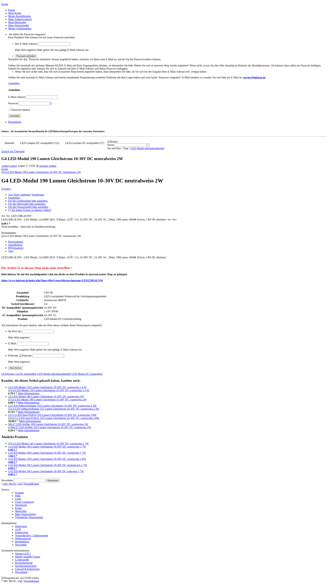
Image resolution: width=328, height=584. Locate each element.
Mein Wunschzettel (25, 514)
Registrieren (14, 121)
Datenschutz (21, 532)
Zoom (4, 169)
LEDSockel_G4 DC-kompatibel (18, 373)
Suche (110, 144)
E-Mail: (12, 343)
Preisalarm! (16, 247)
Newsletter (7, 480)
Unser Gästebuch (24, 501)
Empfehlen (14, 197)
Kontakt (19, 492)
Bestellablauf (22, 541)
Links (18, 498)
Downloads (21, 572)
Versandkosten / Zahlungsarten (31, 535)
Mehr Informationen (28, 393)
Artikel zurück (9, 165)
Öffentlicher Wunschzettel (29, 517)
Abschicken (15, 368)
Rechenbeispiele (24, 562)
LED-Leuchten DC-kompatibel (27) (84, 143)
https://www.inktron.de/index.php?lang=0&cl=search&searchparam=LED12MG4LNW (52, 280)
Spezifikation (15, 244)
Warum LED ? (23, 553)
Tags (10, 251)
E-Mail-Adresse (16, 97)
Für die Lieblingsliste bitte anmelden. (28, 200)
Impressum (21, 526)
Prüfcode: (13, 355)
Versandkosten (31, 581)
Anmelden (13, 83)
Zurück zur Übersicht (12, 151)
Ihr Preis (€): (15, 331)
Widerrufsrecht (23, 538)
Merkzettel (20, 511)
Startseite (9, 143)
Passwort (13, 103)
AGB (18, 529)
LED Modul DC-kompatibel (87, 373)
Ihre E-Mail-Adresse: (26, 43)
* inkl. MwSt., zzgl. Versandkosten (20, 483)
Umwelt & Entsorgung (27, 569)
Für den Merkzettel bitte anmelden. (27, 203)
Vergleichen (37, 194)
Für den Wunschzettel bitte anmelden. (28, 207)
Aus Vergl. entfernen (19, 194)
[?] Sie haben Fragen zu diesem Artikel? (29, 210)
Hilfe (17, 495)
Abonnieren (52, 480)
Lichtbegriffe (22, 559)
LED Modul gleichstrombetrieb (147, 148)
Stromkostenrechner (26, 565)
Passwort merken (21, 109)
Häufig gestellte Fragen (27, 556)
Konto (18, 508)
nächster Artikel (47, 165)
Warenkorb (21, 505)
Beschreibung (15, 241)
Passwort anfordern (26, 56)
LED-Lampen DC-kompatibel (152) (39, 143)
